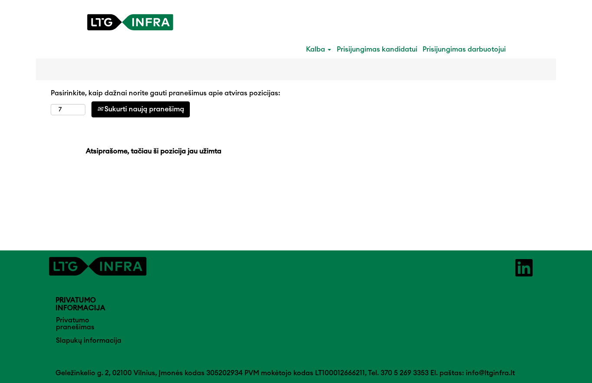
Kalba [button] (316, 49)
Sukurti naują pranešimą (143, 109)
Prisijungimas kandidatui (377, 49)
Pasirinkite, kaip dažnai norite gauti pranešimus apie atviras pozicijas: (165, 93)
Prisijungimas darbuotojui (464, 49)
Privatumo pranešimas (75, 324)
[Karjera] (130, 22)
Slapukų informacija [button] (88, 340)
